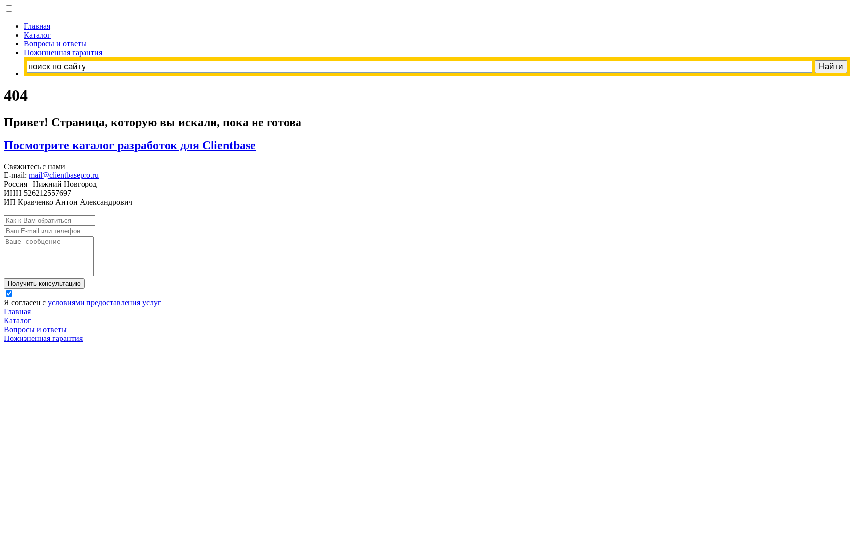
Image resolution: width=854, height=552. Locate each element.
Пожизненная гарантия (63, 52)
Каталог (37, 35)
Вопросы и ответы (55, 44)
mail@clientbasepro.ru (64, 175)
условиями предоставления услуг (104, 302)
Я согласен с (82, 302)
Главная (37, 26)
